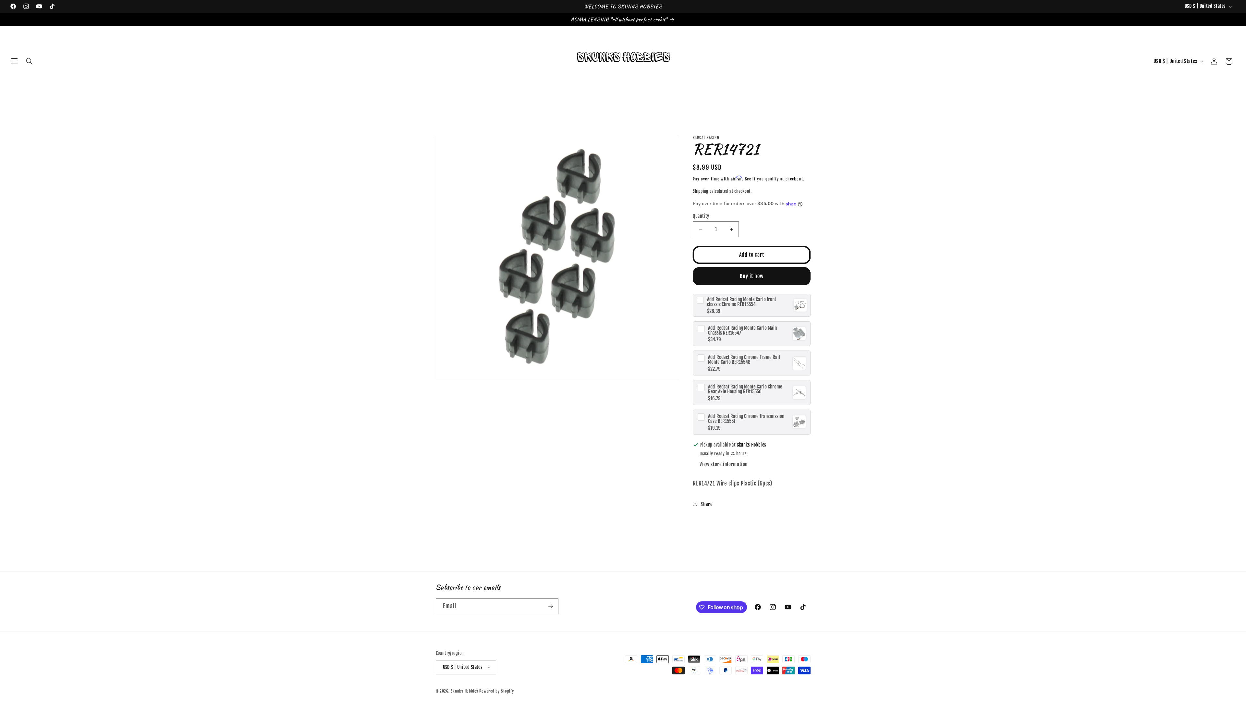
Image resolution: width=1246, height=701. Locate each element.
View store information (724, 464)
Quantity (701, 216)
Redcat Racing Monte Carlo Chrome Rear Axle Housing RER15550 (745, 389)
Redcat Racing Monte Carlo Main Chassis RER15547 (742, 330)
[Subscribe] (550, 606)
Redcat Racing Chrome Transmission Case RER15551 (746, 419)
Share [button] (707, 504)
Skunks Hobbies (465, 691)
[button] (14, 61)
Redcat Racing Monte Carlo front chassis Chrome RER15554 (741, 302)
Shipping (700, 191)
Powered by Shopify (496, 691)
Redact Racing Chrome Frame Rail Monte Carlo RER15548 (744, 359)
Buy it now (752, 276)
